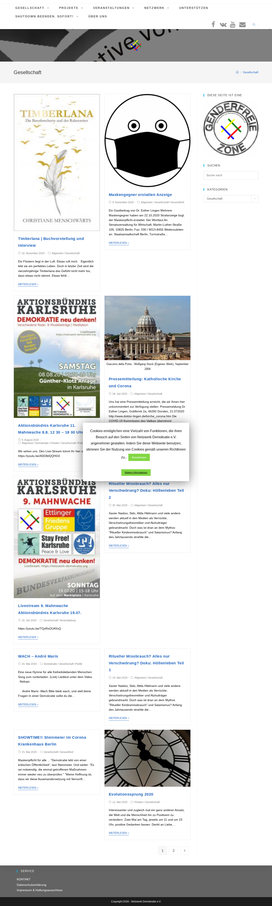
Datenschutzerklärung (31, 884)
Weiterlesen (27, 284)
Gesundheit (177, 202)
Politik (81, 443)
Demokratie (42, 443)
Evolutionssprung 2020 (131, 794)
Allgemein (57, 253)
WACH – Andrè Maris (38, 656)
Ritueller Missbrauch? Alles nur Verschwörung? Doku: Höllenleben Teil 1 (146, 663)
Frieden (55, 443)
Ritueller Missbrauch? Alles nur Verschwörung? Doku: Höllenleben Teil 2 (146, 491)
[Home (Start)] (237, 72)
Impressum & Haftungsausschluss (39, 890)
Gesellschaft (72, 253)
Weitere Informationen (136, 472)
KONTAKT (24, 879)
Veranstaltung (68, 620)
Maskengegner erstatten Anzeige (140, 195)
